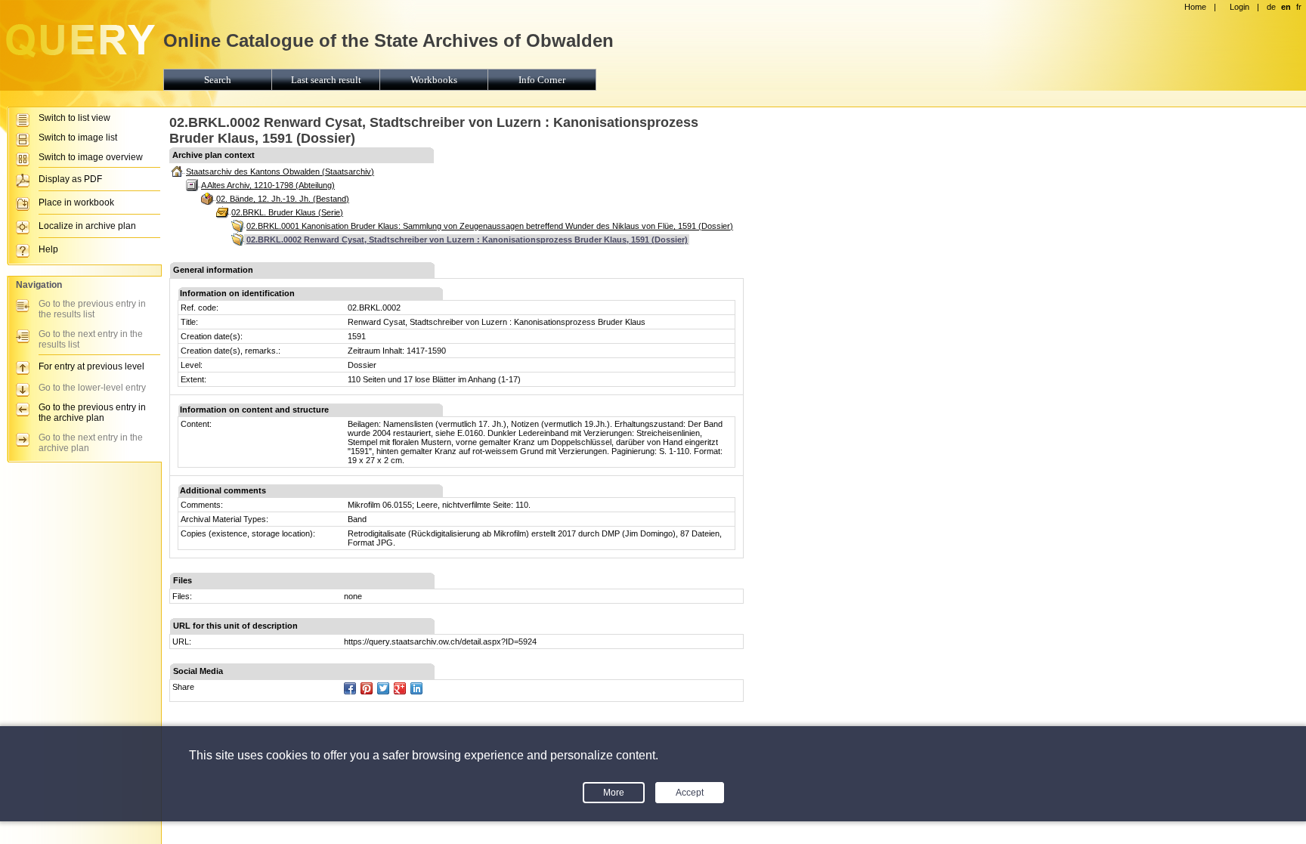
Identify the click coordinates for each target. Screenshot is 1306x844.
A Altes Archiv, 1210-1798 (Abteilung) (268, 185)
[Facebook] (350, 688)
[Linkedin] (416, 688)
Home (1195, 6)
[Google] (400, 688)
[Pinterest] (367, 688)
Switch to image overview (91, 157)
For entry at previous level (91, 366)
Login (1239, 6)
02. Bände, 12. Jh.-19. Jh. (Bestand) (282, 198)
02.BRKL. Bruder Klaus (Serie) (287, 212)
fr (1298, 6)
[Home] (79, 57)
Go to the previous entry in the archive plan (92, 412)
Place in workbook (76, 202)
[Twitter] (383, 688)
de (1271, 6)
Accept (690, 792)
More (613, 792)
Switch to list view (74, 118)
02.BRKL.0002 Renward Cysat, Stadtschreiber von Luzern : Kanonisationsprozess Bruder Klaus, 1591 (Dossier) (467, 239)
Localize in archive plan (87, 226)
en (1286, 6)
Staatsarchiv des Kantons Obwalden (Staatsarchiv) (280, 171)
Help (48, 249)
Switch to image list (78, 137)
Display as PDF (70, 179)
